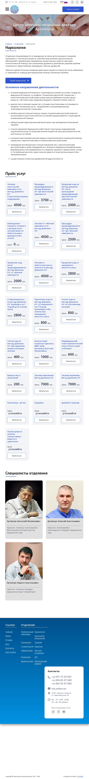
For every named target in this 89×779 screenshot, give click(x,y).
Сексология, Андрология (40, 637)
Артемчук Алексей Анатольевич (64, 521)
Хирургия (38, 646)
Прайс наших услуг (18, 80)
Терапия (38, 642)
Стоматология (27, 646)
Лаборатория (27, 650)
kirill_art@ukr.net (59, 688)
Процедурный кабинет (41, 662)
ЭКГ (36, 657)
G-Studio (80, 776)
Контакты (9, 648)
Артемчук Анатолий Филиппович (23, 521)
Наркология (40, 632)
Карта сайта (10, 652)
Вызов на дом (27, 661)
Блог (7, 644)
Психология (26, 642)
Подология (25, 657)
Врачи (8, 636)
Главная (8, 632)
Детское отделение (39, 651)
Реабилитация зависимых (27, 633)
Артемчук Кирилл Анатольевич (23, 583)
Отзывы (8, 640)
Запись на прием (73, 9)
